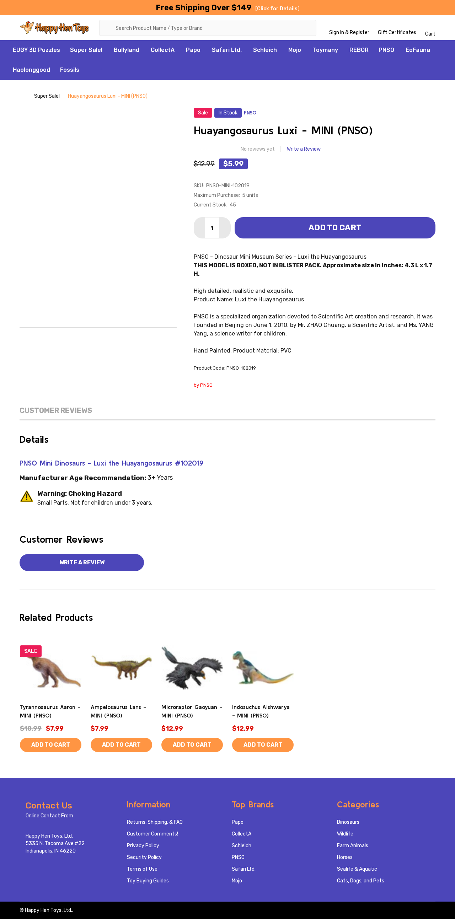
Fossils (69, 69)
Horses (345, 857)
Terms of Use (142, 869)
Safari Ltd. (227, 50)
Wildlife (345, 834)
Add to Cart (335, 227)
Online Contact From (49, 816)
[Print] (98, 338)
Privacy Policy (143, 846)
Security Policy (144, 857)
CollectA (163, 50)
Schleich (265, 50)
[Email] (83, 338)
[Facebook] (68, 338)
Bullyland (126, 50)
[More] (106, 50)
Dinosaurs (348, 822)
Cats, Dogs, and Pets (360, 881)
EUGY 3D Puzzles (36, 50)
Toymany (325, 50)
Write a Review (304, 149)
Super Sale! (86, 50)
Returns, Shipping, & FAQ (155, 822)
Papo (193, 50)
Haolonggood (31, 69)
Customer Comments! (152, 834)
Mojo (294, 50)
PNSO (386, 50)
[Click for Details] (277, 9)
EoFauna (418, 50)
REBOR (359, 50)
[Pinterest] (128, 338)
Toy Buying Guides (148, 881)
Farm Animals (352, 846)
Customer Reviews (56, 410)
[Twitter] (113, 338)
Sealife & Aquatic (357, 869)
